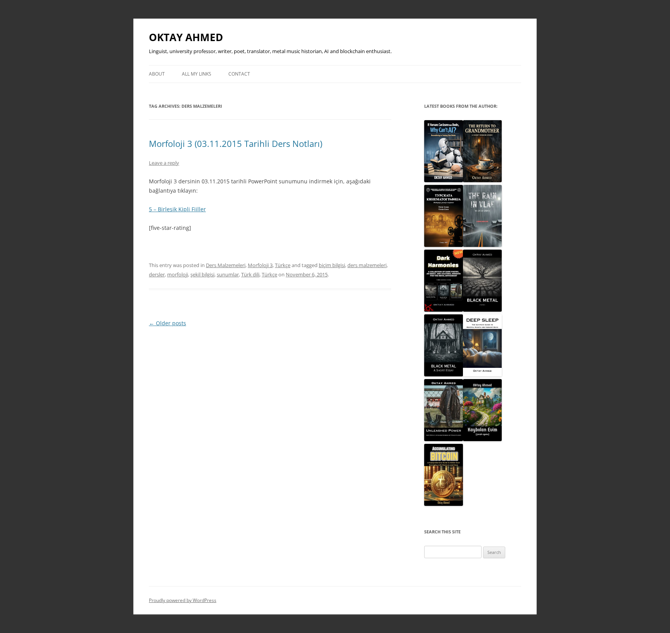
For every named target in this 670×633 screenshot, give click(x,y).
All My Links (196, 74)
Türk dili (250, 274)
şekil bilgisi (202, 274)
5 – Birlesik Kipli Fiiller (177, 209)
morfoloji (177, 274)
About (157, 74)
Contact (239, 74)
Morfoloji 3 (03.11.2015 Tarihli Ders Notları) (235, 143)
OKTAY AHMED (186, 37)
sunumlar (228, 274)
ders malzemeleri (367, 265)
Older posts (167, 323)
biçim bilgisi (332, 265)
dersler (157, 274)
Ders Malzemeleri (225, 265)
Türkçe (282, 265)
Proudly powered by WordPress (182, 600)
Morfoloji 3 (260, 265)
